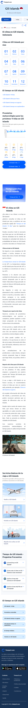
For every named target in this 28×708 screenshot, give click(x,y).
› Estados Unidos (4, 686)
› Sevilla (4, 698)
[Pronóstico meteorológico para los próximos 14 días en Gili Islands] (14, 135)
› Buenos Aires (6, 679)
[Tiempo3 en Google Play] (7, 668)
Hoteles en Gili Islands (10, 636)
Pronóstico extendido (10, 612)
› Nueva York (5, 694)
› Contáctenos (17, 691)
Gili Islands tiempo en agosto (12, 618)
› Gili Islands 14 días (8, 94)
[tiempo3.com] (7, 2)
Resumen (6, 19)
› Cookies (16, 687)
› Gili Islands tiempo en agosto (11, 102)
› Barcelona (5, 682)
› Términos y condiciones (17, 679)
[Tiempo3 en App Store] (21, 668)
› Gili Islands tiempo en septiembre (13, 106)
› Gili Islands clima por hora (10, 98)
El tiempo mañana (9, 630)
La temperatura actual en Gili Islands (14, 261)
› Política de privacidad (20, 684)
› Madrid (4, 691)
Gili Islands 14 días (9, 606)
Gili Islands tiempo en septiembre (10, 624)
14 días (17, 19)
